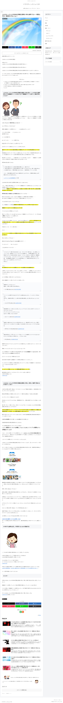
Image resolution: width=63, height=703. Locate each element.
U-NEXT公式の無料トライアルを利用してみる (11, 519)
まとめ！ (5, 87)
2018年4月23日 (17, 316)
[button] (38, 47)
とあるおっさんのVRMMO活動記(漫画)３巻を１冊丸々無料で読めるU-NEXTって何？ (19, 84)
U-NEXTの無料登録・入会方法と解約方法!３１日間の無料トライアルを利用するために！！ (20, 568)
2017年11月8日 (18, 289)
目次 (20, 79)
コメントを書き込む (22, 690)
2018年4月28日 (18, 303)
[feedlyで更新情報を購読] (21, 612)
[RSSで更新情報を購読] (23, 612)
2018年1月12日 (15, 339)
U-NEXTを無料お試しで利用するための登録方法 (13, 86)
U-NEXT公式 (4, 375)
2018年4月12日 (21, 328)
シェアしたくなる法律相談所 (9, 178)
